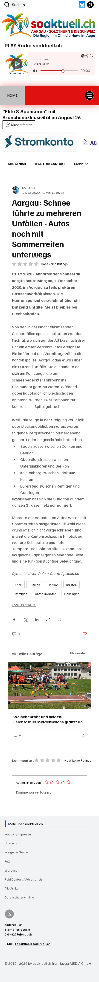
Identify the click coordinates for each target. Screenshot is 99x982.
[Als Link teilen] (48, 619)
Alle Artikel (17, 164)
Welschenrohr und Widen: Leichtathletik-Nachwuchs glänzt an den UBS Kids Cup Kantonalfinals (48, 719)
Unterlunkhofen (45, 594)
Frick (18, 585)
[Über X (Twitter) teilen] (25, 619)
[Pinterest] (90, 4)
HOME (12, 95)
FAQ (7, 861)
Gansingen (71, 594)
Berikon (53, 585)
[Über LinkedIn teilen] (37, 619)
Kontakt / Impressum (19, 834)
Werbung (11, 870)
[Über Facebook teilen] (14, 619)
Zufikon (34, 585)
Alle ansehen (78, 653)
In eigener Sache (16, 852)
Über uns (11, 843)
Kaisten (71, 585)
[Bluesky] (82, 4)
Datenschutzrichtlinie (19, 897)
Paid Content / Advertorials (24, 879)
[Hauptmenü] (89, 95)
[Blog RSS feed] (9, 914)
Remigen (21, 594)
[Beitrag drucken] (59, 619)
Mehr (78, 164)
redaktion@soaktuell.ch (32, 944)
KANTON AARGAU (50, 164)
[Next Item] (85, 141)
